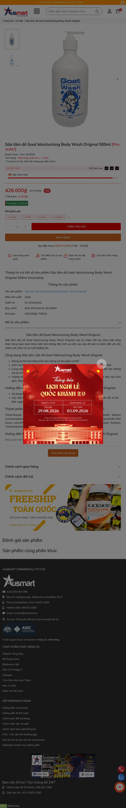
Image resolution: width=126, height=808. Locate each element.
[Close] (101, 364)
